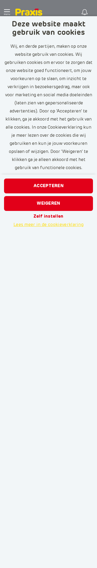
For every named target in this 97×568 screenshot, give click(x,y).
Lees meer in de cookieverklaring (48, 225)
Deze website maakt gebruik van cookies (48, 28)
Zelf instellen (48, 216)
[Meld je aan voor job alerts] (85, 12)
